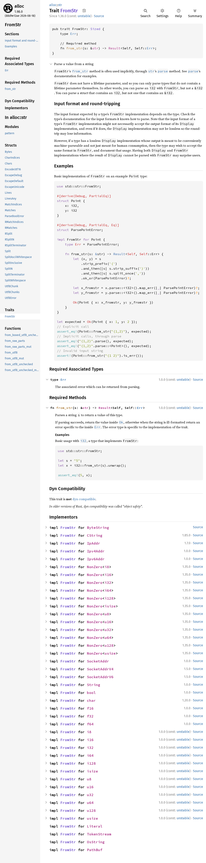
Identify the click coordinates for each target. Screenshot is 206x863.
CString (94, 535)
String (93, 684)
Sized (95, 29)
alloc (19, 6)
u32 (108, 629)
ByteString (98, 527)
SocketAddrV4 (100, 669)
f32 (90, 716)
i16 (108, 574)
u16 (108, 622)
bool (91, 692)
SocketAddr (98, 661)
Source (99, 16)
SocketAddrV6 (100, 677)
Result (114, 48)
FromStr (68, 527)
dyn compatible (83, 499)
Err (73, 34)
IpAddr (93, 543)
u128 (109, 645)
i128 (109, 598)
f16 (90, 708)
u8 (107, 614)
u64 (108, 637)
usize (110, 653)
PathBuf (94, 849)
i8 (107, 567)
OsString (96, 842)
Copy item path (84, 10)
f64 (90, 724)
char (91, 700)
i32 (108, 582)
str (60, 5)
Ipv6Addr (96, 559)
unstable (84, 16)
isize (110, 606)
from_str (74, 48)
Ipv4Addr (96, 551)
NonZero (94, 567)
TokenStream (99, 834)
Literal (94, 826)
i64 (108, 590)
